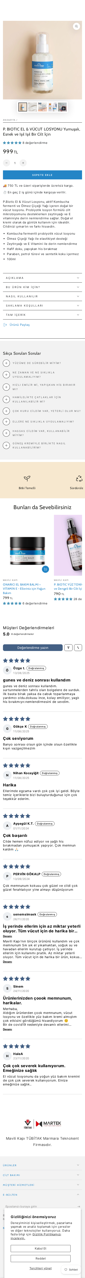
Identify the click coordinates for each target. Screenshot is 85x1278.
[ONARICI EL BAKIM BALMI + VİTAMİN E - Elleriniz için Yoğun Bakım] (27, 545)
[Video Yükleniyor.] (62, 107)
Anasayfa (9, 120)
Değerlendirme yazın (32, 648)
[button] (13, 143)
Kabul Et (40, 1248)
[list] (42, 484)
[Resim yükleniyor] (22, 107)
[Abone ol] (79, 1206)
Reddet (41, 1258)
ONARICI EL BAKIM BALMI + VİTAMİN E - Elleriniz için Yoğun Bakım (24, 589)
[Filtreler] (68, 647)
